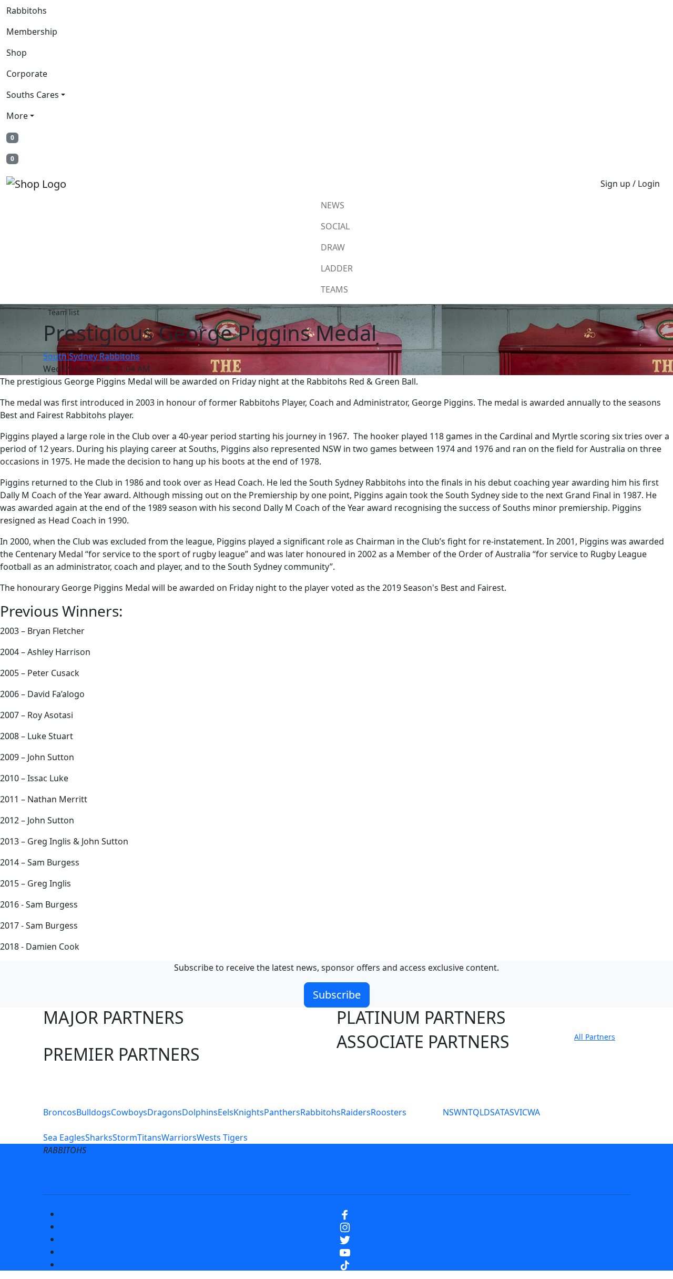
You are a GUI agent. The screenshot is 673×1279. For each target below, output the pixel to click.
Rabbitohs (26, 10)
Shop (16, 52)
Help (301, 1175)
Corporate (26, 73)
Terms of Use (131, 1175)
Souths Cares (32, 94)
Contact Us (349, 1175)
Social (335, 226)
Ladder (337, 268)
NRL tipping (498, 1175)
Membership (31, 31)
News (332, 205)
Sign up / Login (630, 183)
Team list (63, 312)
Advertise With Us (423, 1175)
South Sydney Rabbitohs (91, 356)
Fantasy (553, 1175)
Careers (260, 1175)
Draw (333, 247)
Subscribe (337, 995)
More (17, 116)
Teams (334, 289)
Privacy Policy (201, 1175)
